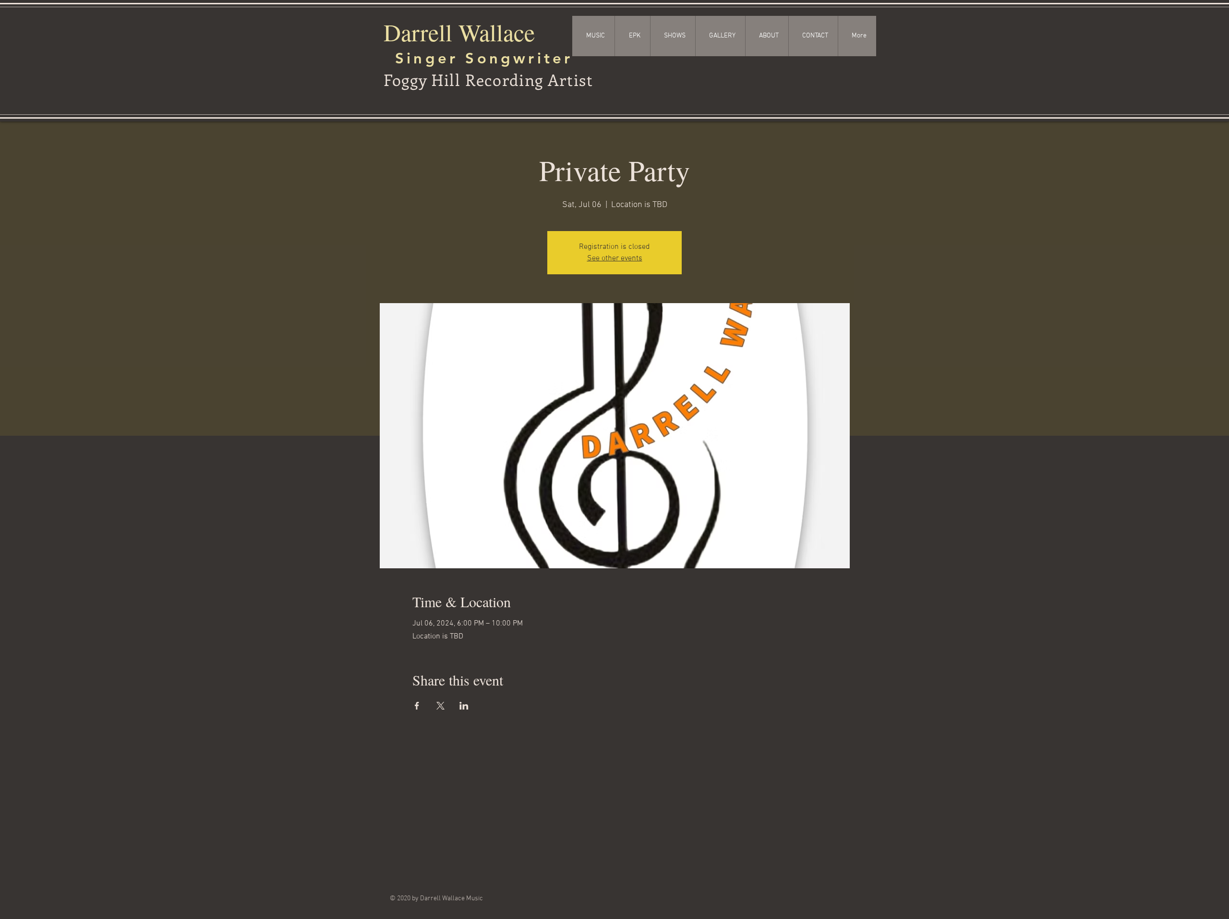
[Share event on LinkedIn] (464, 706)
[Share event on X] (440, 706)
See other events (614, 258)
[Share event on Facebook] (417, 706)
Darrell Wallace (459, 32)
